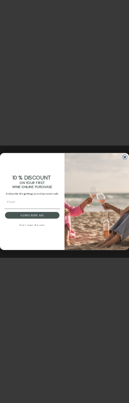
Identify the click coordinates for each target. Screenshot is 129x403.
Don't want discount (32, 225)
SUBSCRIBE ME (32, 215)
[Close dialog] (124, 157)
